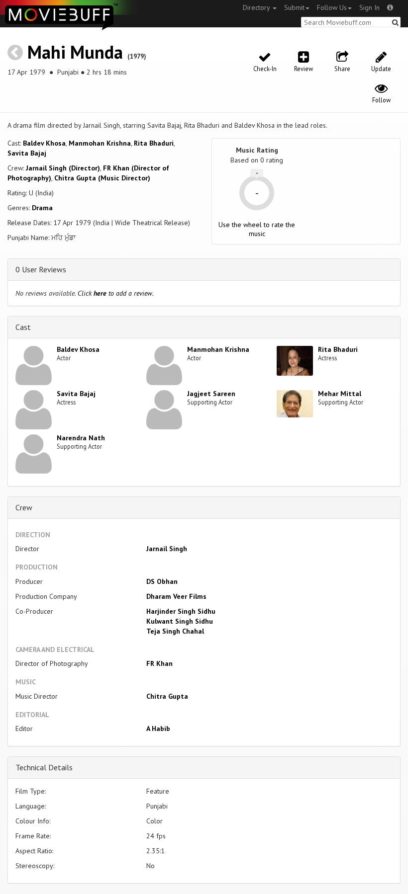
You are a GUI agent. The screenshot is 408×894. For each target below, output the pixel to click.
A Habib (158, 728)
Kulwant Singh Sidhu (179, 621)
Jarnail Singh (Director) (63, 167)
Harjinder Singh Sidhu (180, 611)
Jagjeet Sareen (211, 393)
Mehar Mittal (339, 393)
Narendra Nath (81, 437)
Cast (23, 327)
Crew (23, 507)
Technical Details (44, 767)
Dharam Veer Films (176, 596)
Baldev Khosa (44, 143)
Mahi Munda (75, 52)
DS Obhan (162, 581)
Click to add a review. (116, 293)
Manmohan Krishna (100, 143)
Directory (257, 7)
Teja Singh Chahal (175, 631)
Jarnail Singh (166, 548)
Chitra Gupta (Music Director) (102, 177)
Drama (42, 207)
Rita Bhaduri (154, 143)
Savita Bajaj (26, 153)
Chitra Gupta (167, 696)
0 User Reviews (40, 269)
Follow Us (332, 7)
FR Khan (159, 663)
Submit (294, 7)
